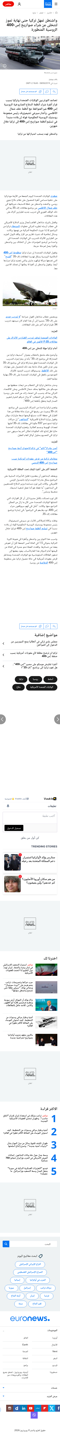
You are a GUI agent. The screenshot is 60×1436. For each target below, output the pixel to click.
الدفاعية (44, 563)
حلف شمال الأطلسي (47, 208)
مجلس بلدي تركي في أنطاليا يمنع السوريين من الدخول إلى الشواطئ (34, 643)
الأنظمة (45, 371)
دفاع (18, 687)
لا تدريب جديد (13, 317)
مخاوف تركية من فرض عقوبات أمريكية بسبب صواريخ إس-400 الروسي (34, 461)
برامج (26, 1365)
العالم (41, 13)
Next (54, 1352)
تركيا (34, 13)
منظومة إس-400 (12, 253)
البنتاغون (23, 419)
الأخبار (49, 13)
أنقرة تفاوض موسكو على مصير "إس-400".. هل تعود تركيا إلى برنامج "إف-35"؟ (34, 666)
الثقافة (25, 1359)
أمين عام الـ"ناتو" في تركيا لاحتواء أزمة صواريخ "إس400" (32, 450)
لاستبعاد (15, 226)
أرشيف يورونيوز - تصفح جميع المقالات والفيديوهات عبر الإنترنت (15, 1375)
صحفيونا (53, 1372)
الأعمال (54, 1345)
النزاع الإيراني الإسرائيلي (30, 1264)
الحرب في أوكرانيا (38, 1280)
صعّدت (53, 196)
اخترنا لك (50, 958)
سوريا (11, 1288)
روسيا (35, 679)
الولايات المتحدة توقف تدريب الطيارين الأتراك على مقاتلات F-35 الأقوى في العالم (31, 340)
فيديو (54, 1365)
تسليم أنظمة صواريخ (36, 528)
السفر (55, 1359)
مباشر (8, 3)
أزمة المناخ (15, 1296)
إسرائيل (27, 1288)
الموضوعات (52, 1331)
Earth (25, 1345)
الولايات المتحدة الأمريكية (41, 687)
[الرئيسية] (56, 13)
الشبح (8, 257)
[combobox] (30, 1244)
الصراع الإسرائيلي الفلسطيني (30, 1272)
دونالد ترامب (45, 1288)
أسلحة (50, 679)
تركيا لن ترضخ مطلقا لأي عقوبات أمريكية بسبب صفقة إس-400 (33, 655)
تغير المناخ (37, 1304)
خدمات (54, 1388)
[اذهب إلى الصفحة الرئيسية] (48, 4)
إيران (32, 1296)
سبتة (20, 1304)
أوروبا (54, 1338)
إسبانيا (17, 1280)
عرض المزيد (52, 1397)
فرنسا (46, 1296)
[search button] (6, 1244)
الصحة (25, 1352)
